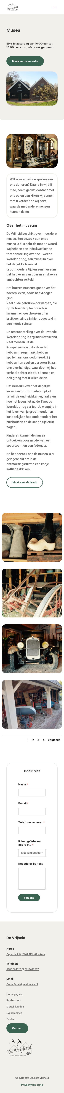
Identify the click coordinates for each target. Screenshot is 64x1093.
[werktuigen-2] (32, 727)
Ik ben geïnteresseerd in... (29, 843)
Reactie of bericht (30, 863)
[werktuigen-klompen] (32, 560)
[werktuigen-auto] (32, 672)
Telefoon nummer (31, 822)
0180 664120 (13, 969)
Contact (17, 1028)
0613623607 (32, 969)
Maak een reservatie (25, 61)
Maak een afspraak (24, 482)
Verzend (29, 897)
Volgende (54, 740)
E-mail (23, 803)
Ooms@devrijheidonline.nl (22, 984)
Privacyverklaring (32, 1084)
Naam (23, 784)
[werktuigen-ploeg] (32, 616)
